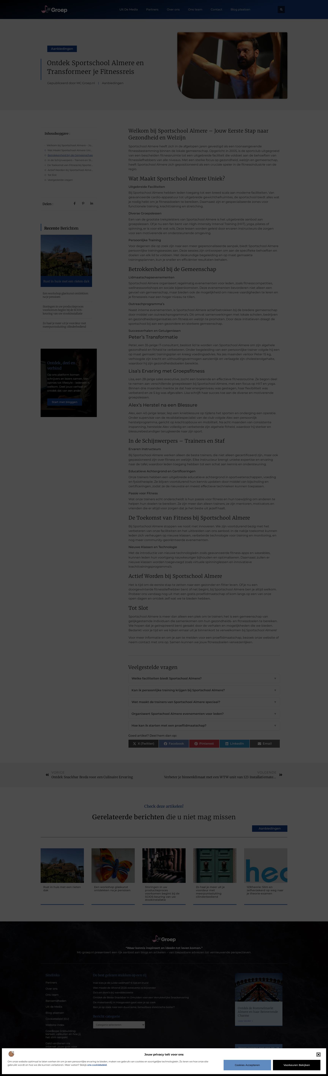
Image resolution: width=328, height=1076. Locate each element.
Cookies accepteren (247, 1065)
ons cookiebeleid (97, 1064)
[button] (318, 1054)
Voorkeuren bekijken (297, 1065)
